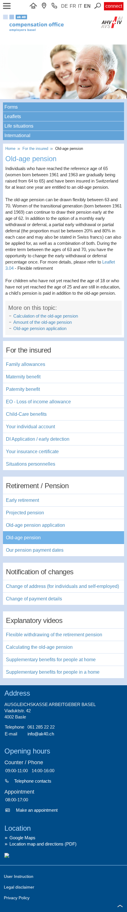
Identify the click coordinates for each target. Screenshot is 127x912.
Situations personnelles (30, 464)
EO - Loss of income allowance (38, 401)
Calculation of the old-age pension (45, 315)
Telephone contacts (32, 780)
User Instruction (18, 876)
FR (73, 6)
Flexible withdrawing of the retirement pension (54, 634)
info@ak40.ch (40, 733)
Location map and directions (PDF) (42, 843)
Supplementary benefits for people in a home (53, 672)
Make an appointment (37, 810)
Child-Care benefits (26, 414)
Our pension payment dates (35, 550)
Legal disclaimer (19, 887)
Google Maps (22, 837)
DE (64, 6)
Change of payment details (34, 598)
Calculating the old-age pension (39, 647)
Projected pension (25, 512)
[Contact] (45, 6)
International (17, 135)
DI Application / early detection (37, 439)
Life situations (18, 126)
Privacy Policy (17, 897)
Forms (11, 107)
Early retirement (22, 500)
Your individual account (30, 426)
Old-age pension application (39, 328)
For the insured (36, 148)
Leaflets (12, 116)
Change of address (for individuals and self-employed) (62, 586)
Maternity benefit (23, 376)
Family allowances (25, 364)
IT (80, 6)
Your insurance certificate (32, 451)
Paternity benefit (23, 389)
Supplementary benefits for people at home (51, 659)
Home (11, 148)
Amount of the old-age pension (42, 322)
